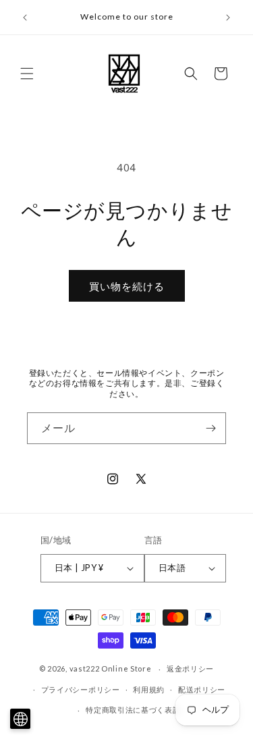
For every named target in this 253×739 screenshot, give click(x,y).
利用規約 (149, 689)
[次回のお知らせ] (228, 17)
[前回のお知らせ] (25, 17)
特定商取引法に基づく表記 (133, 709)
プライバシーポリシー (80, 689)
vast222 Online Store (110, 668)
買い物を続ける (127, 286)
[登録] (210, 428)
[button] (27, 73)
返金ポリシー (190, 668)
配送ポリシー (201, 689)
